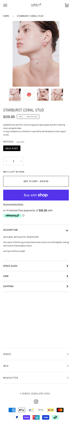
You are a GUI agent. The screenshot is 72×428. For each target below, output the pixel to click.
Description (10, 229)
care (6, 276)
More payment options (13, 204)
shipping (8, 286)
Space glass (10, 265)
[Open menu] (9, 5)
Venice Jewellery (33, 393)
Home (6, 15)
